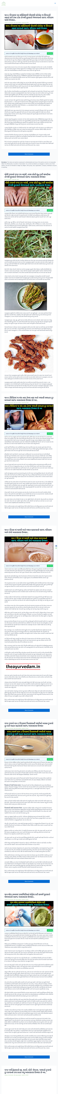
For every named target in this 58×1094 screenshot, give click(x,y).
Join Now (50, 53)
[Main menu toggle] (55, 3)
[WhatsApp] (56, 548)
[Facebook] (56, 546)
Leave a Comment (9, 22)
